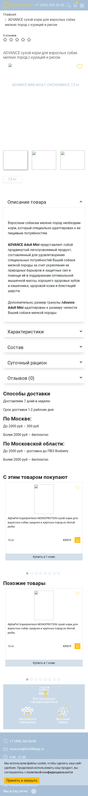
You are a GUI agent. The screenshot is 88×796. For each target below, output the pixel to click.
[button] (75, 6)
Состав (15, 347)
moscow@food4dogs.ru (27, 749)
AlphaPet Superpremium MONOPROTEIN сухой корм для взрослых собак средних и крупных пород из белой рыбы (43, 522)
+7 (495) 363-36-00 (49, 5)
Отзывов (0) (20, 378)
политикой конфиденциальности (49, 772)
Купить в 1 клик (44, 556)
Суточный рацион (27, 362)
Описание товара (26, 202)
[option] (44, 103)
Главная (9, 14)
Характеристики (25, 331)
